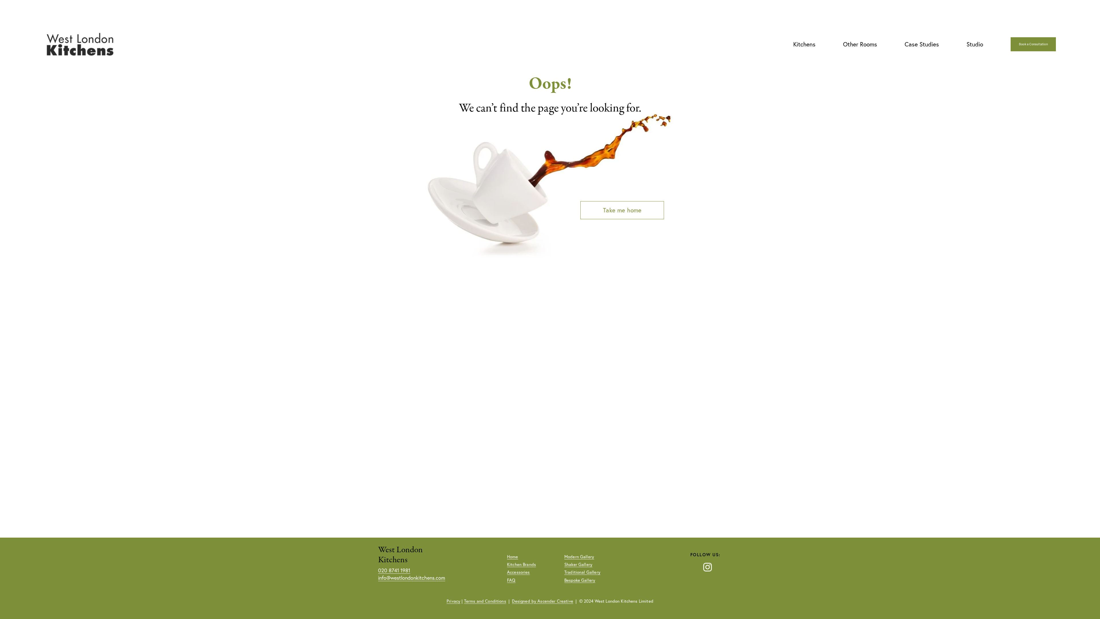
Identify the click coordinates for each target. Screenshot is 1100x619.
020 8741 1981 (394, 570)
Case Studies (922, 44)
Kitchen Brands (521, 564)
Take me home (622, 210)
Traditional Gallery (582, 572)
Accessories (518, 572)
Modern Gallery (579, 557)
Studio (975, 44)
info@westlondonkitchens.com (411, 578)
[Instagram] (707, 567)
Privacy (453, 601)
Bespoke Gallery (579, 580)
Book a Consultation (1033, 44)
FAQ (511, 580)
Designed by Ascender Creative (542, 601)
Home (512, 557)
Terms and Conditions (485, 601)
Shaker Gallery (578, 564)
